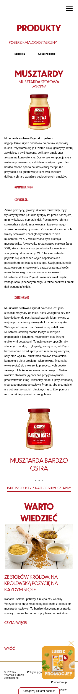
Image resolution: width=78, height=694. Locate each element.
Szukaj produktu (46, 54)
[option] (39, 441)
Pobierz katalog (33, 42)
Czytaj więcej (15, 622)
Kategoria (20, 54)
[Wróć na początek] (39, 649)
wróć (9, 648)
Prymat (18, 8)
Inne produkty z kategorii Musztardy (39, 488)
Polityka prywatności (39, 672)
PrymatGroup (59, 682)
